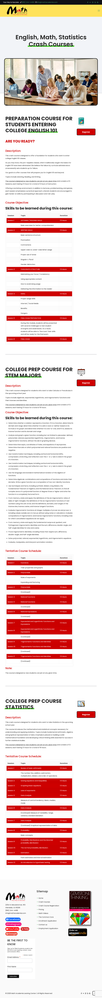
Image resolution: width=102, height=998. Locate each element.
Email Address (13, 957)
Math (48, 37)
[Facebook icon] (87, 2)
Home (41, 898)
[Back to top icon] (94, 993)
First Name (11, 967)
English (26, 37)
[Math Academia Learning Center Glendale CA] (17, 11)
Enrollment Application (48, 921)
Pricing (41, 909)
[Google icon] (97, 2)
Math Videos (43, 913)
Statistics (73, 37)
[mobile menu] (99, 10)
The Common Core (46, 917)
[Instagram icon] (92, 2)
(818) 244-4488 (28, 2)
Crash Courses (44, 902)
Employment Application (48, 928)
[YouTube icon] (90, 2)
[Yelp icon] (95, 2)
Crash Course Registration (49, 906)
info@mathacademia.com (47, 2)
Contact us (43, 925)
